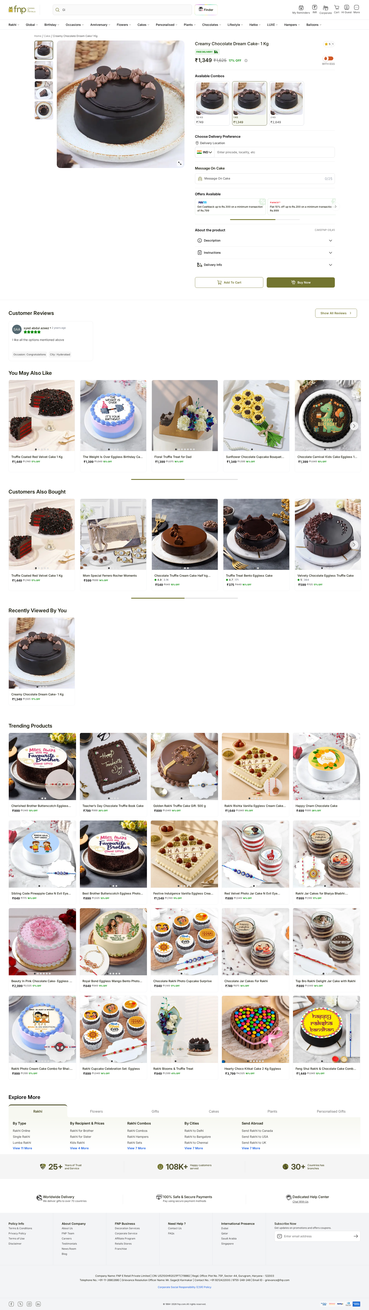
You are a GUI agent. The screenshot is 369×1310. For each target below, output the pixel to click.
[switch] (328, 58)
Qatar (224, 1233)
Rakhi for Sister (80, 1136)
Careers (67, 1238)
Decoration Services (127, 1228)
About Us (67, 1228)
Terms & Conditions (20, 1228)
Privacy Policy (17, 1233)
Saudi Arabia (229, 1238)
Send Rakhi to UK (254, 1142)
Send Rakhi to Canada (257, 1130)
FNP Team (68, 1233)
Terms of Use (17, 1238)
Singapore (227, 1243)
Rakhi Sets (134, 1142)
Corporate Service (126, 1233)
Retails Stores (123, 1243)
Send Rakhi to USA (255, 1136)
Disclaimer (15, 1243)
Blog (64, 1253)
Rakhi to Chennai (196, 1142)
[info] (246, 60)
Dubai (224, 1228)
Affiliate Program (125, 1238)
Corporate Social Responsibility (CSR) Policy (184, 1287)
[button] (14, 24)
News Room (69, 1248)
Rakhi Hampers (137, 1136)
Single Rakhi (21, 1136)
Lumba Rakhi (22, 1142)
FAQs (171, 1233)
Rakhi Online (21, 1130)
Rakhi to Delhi (194, 1130)
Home (38, 36)
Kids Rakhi (77, 1142)
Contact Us (175, 1228)
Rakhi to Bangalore (197, 1136)
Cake (48, 36)
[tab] (38, 1110)
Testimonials (69, 1243)
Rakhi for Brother (82, 1130)
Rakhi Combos (137, 1130)
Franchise (121, 1248)
